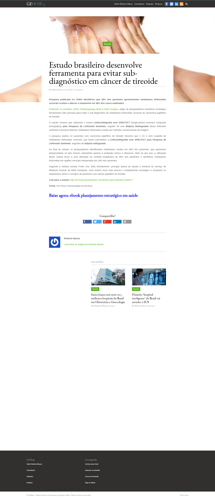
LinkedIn (176, 4)
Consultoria (139, 4)
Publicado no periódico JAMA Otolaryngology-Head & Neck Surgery (83, 109)
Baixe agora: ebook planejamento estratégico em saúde (93, 195)
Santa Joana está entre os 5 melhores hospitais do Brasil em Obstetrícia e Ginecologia (108, 298)
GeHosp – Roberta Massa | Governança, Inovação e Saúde (36, 4)
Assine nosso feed (91, 464)
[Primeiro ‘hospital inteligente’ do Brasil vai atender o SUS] (149, 277)
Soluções (149, 4)
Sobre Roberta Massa (123, 4)
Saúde (107, 43)
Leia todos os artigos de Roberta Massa (84, 244)
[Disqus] (107, 346)
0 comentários (78, 90)
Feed (181, 4)
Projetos (158, 4)
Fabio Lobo (184, 495)
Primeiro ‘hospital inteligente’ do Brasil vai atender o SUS (146, 298)
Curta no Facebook (92, 476)
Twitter (171, 4)
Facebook (166, 4)
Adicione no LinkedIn (92, 470)
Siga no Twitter (90, 483)
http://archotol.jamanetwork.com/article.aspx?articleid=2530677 (101, 180)
